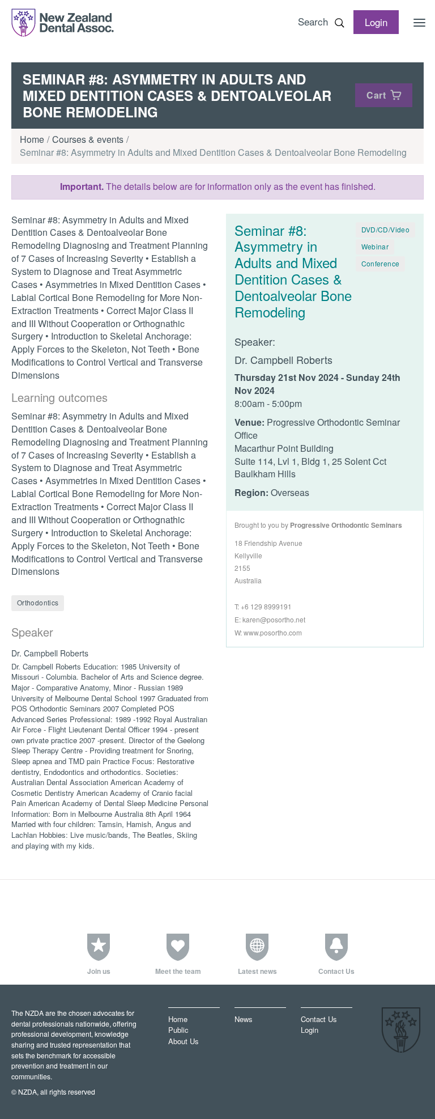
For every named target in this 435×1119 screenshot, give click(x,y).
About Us (183, 1041)
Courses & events (87, 139)
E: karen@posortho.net (269, 619)
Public (178, 1030)
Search (313, 21)
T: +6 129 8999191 (263, 606)
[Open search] (339, 22)
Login (309, 1030)
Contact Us (318, 1019)
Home (32, 139)
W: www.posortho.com (268, 632)
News (243, 1019)
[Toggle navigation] (419, 22)
